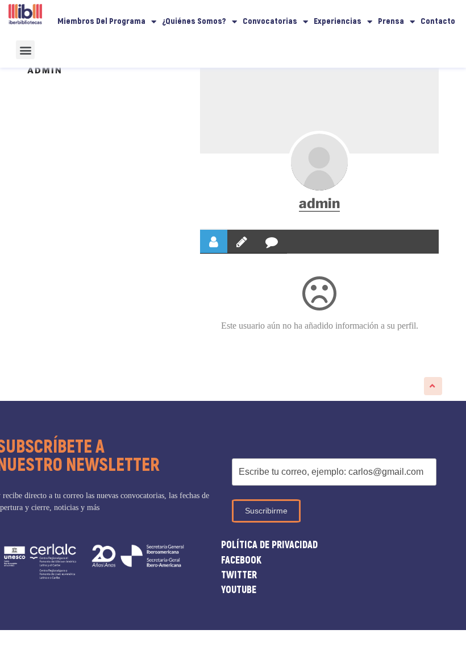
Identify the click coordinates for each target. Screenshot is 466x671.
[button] (25, 49)
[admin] (319, 162)
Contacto (438, 21)
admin (319, 203)
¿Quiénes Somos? (194, 21)
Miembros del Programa (101, 21)
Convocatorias (270, 21)
